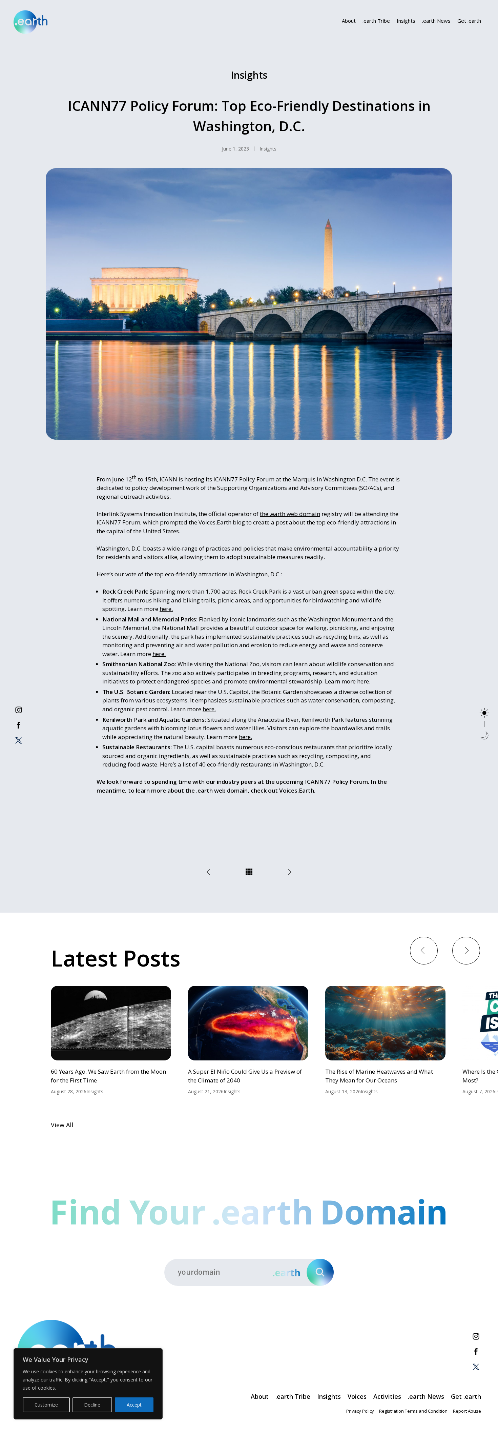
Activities (387, 1396)
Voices (357, 1396)
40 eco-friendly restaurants (235, 764)
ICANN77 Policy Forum (243, 479)
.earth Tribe (376, 20)
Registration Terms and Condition (413, 1411)
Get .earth (469, 20)
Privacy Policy (360, 1411)
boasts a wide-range (170, 548)
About (349, 20)
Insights (406, 20)
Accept (134, 1404)
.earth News (436, 20)
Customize (46, 1404)
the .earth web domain (290, 514)
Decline (92, 1404)
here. (166, 609)
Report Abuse (467, 1411)
